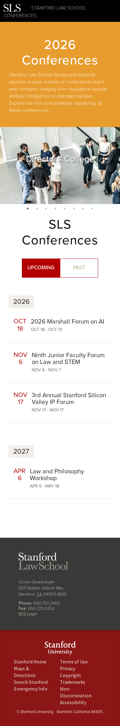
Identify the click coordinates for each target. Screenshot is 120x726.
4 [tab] (55, 209)
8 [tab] (92, 209)
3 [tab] (46, 209)
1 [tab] (28, 209)
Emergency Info (30, 689)
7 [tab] (83, 209)
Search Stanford (31, 682)
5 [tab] (65, 209)
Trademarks (72, 682)
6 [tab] (74, 209)
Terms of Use (74, 662)
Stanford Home (30, 662)
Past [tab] (79, 268)
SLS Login (27, 614)
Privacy (67, 668)
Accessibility (73, 702)
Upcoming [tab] (40, 268)
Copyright (70, 675)
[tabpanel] (60, 165)
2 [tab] (37, 209)
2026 (21, 301)
